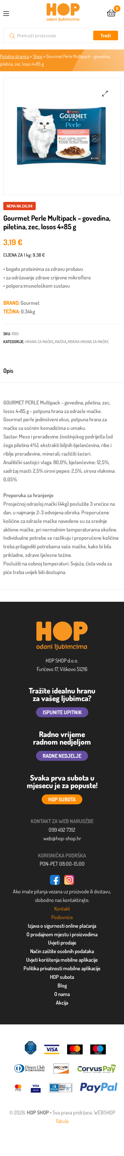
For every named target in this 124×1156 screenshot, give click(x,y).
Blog (62, 985)
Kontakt (62, 908)
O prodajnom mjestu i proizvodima (62, 934)
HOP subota (62, 977)
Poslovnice (62, 917)
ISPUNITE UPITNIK (62, 712)
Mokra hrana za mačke (88, 341)
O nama (62, 994)
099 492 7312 (62, 829)
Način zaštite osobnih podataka (62, 951)
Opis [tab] (8, 370)
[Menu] (11, 12)
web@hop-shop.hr (62, 838)
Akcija (62, 1002)
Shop (37, 56)
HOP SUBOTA (62, 799)
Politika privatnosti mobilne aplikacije (62, 968)
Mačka (60, 341)
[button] (105, 93)
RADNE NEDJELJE (62, 756)
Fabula (62, 1121)
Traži (106, 36)
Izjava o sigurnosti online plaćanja (62, 925)
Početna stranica (14, 56)
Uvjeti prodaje (62, 942)
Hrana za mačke (39, 341)
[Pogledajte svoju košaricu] (111, 12)
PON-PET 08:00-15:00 (62, 863)
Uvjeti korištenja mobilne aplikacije (62, 959)
